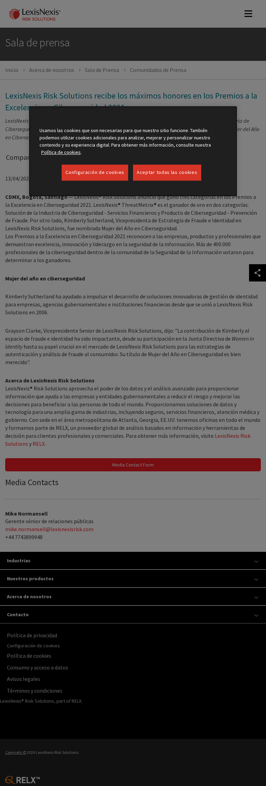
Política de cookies (61, 152)
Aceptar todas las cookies (167, 172)
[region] (133, 151)
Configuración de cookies (94, 172)
